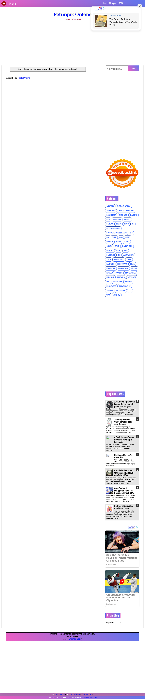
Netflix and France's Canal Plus (123, 456)
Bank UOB (123, 215)
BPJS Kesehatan (113, 228)
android (110, 206)
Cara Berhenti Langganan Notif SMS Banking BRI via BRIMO (124, 490)
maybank (110, 277)
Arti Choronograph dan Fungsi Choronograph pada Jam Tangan (124, 404)
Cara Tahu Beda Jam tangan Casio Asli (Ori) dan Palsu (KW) (124, 472)
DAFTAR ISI (59, 694)
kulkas (109, 273)
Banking (133, 215)
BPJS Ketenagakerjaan (116, 233)
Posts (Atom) (24, 78)
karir (129, 259)
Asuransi (110, 211)
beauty (127, 219)
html (118, 251)
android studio (124, 206)
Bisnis (118, 224)
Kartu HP (110, 264)
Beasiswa (117, 219)
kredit (134, 268)
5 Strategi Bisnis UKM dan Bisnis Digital (123, 507)
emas (127, 237)
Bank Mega (111, 215)
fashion (109, 242)
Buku (114, 237)
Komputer (110, 268)
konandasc (123, 268)
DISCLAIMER (74, 694)
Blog (126, 224)
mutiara (121, 277)
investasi (110, 255)
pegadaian (117, 282)
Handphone (127, 246)
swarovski (120, 291)
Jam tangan (128, 255)
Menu (12, 3)
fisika (118, 242)
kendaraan (122, 264)
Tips (108, 295)
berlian (109, 224)
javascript (119, 259)
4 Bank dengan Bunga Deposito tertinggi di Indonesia (124, 439)
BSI (107, 237)
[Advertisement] (72, 44)
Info (125, 251)
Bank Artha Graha (126, 211)
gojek (109, 246)
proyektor (111, 286)
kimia (132, 264)
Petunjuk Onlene (73, 14)
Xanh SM (116, 295)
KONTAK (87, 694)
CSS (120, 237)
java (108, 259)
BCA (108, 219)
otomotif (132, 277)
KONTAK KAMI (75, 639)
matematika (130, 273)
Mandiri (119, 273)
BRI (131, 233)
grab (117, 246)
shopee (109, 291)
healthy (109, 251)
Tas (130, 291)
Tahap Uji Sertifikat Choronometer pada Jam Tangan (123, 422)
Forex (126, 242)
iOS (119, 255)
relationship (125, 286)
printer (128, 282)
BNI (133, 224)
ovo (108, 282)
